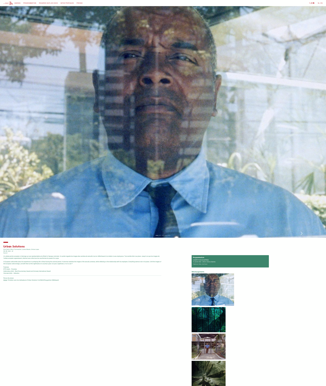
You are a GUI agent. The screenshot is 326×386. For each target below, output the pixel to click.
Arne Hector (6, 249)
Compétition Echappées (201, 260)
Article (5, 280)
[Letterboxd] (315, 3)
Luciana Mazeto (26, 249)
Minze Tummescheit (15, 249)
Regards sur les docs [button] (48, 3)
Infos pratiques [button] (67, 3)
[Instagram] (312, 3)
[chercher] (310, 3)
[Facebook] (313, 3)
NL (319, 3)
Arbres (200, 264)
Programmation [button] (29, 3)
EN (321, 3)
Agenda (17, 3)
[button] (301, 120)
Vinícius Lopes (35, 249)
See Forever (204, 264)
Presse (80, 3)
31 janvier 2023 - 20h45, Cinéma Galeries (204, 262)
